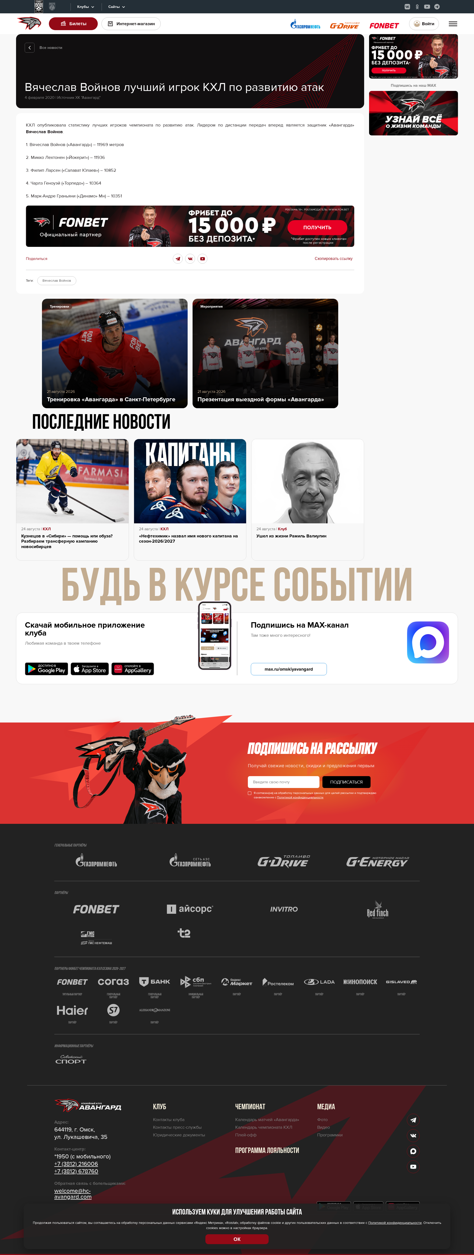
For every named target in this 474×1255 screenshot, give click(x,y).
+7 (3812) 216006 (76, 1164)
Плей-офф (246, 1135)
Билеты (77, 23)
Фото (322, 1119)
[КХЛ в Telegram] (437, 6)
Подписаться (346, 782)
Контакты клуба (168, 1119)
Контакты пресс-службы (177, 1127)
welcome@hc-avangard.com (73, 1194)
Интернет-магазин (136, 23)
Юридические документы (179, 1135)
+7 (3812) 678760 (76, 1171)
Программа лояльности (267, 1151)
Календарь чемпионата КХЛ (263, 1127)
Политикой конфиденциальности (300, 797)
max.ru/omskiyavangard (289, 669)
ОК (237, 1239)
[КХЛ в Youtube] (427, 6)
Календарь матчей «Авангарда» (267, 1119)
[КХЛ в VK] (407, 6)
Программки (330, 1135)
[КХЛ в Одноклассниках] (417, 6)
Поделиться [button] (36, 259)
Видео (323, 1127)
